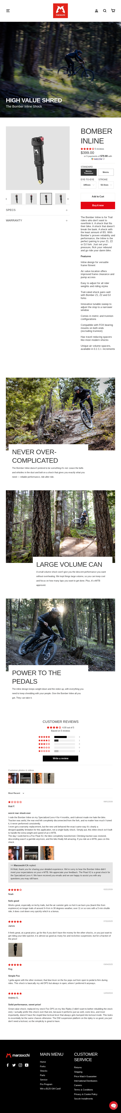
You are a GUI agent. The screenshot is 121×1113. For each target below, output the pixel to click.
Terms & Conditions (83, 1089)
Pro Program (46, 1084)
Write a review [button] (60, 758)
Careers (78, 1085)
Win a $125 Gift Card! (50, 1088)
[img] (15, 802)
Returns (78, 1067)
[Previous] (8, 199)
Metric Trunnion (88, 172)
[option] (38, 158)
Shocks (43, 1071)
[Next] (68, 199)
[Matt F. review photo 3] (47, 853)
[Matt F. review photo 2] (31, 853)
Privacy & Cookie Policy (85, 1094)
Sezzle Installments (83, 1098)
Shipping (78, 1072)
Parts (42, 1075)
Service (43, 1079)
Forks (43, 1066)
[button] (88, 149)
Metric (106, 172)
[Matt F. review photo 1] (15, 853)
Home (43, 1062)
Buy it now (97, 205)
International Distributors (85, 1081)
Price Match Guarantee (85, 1076)
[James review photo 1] (15, 950)
